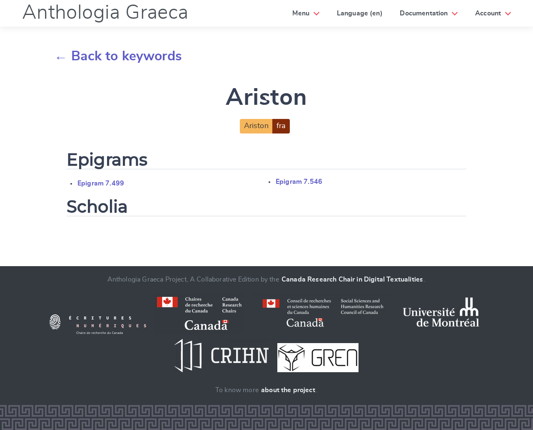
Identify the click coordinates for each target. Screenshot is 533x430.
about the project (288, 390)
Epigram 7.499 (100, 183)
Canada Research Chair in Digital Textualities (352, 279)
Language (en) (360, 13)
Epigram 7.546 (299, 181)
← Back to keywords (118, 56)
